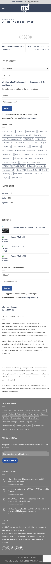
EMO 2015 (41, 139)
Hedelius (42, 150)
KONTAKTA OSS (17, 2)
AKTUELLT (19, 557)
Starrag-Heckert (8, 426)
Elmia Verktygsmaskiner (11, 139)
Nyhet (31, 166)
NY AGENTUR (19, 166)
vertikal (20, 429)
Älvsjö (5, 178)
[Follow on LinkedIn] (21, 548)
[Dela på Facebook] (21, 37)
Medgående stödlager (9, 422)
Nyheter (11, 19)
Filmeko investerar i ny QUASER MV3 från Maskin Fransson (28, 490)
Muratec (35, 162)
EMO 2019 (20, 143)
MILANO (24, 162)
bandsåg (20, 410)
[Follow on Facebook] (4, 548)
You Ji (38, 174)
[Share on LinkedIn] (30, 37)
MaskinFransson (36, 158)
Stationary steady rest (23, 426)
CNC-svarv (7, 135)
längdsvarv (34, 418)
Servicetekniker (33, 170)
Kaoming (26, 418)
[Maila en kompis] (26, 37)
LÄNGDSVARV (20, 158)
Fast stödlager (22, 414)
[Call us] (17, 548)
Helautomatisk (16, 418)
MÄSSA (6, 166)
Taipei (45, 170)
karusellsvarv (41, 154)
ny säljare (41, 166)
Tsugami (28, 174)
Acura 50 (12, 410)
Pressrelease (8, 170)
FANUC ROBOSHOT (21, 147)
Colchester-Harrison (23, 135)
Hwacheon (7, 154)
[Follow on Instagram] (8, 548)
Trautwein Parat (38, 426)
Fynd (30, 414)
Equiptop (6, 147)
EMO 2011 (28, 139)
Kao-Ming (28, 154)
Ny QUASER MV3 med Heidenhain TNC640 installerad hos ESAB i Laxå (26, 500)
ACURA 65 (31, 131)
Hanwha (31, 150)
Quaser (21, 170)
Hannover (20, 150)
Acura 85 (42, 131)
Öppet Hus (16, 178)
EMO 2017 (7, 143)
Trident (18, 174)
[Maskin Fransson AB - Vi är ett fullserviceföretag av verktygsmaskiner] (25, 8)
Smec (36, 422)
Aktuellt (5, 193)
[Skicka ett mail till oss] (12, 548)
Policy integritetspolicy (29, 118)
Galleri (4, 19)
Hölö (18, 154)
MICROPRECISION (10, 162)
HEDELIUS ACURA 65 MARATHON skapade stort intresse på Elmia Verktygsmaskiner (28, 510)
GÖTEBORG (7, 150)
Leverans (7, 158)
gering (36, 414)
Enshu (42, 143)
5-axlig (20, 131)
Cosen (37, 135)
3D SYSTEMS (8, 131)
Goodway (36, 147)
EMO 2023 (32, 143)
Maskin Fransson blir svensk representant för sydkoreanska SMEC (26, 480)
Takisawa (7, 174)
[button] (3, 8)
